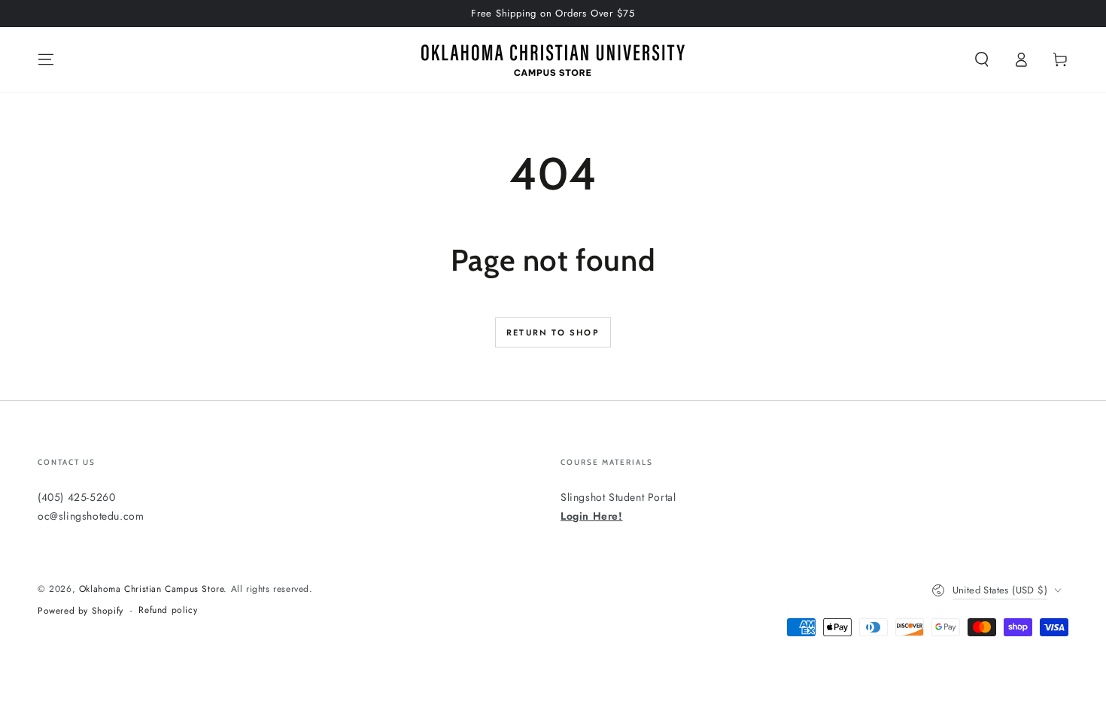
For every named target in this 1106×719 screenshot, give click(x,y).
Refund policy (167, 610)
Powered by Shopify (80, 611)
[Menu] (45, 59)
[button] (981, 59)
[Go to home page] (553, 59)
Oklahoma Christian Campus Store (151, 589)
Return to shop (553, 332)
